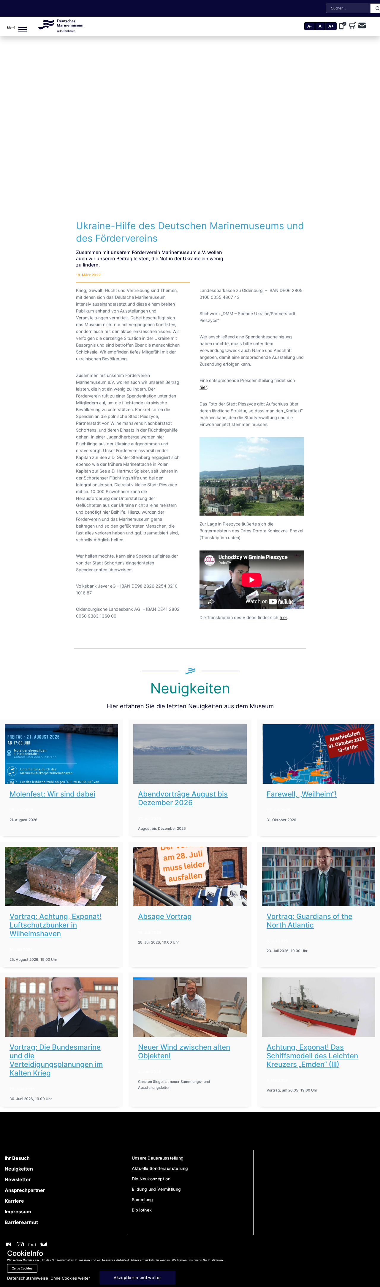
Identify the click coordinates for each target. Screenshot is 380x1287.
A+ (331, 26)
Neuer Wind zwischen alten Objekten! (184, 1051)
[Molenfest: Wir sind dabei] (61, 754)
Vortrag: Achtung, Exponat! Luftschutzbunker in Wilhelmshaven (56, 925)
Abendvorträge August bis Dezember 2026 (183, 798)
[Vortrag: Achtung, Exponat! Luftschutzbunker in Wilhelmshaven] (61, 876)
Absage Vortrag (165, 916)
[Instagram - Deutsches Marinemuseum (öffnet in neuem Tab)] (20, 1246)
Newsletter (18, 1179)
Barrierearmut (21, 1222)
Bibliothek (142, 1209)
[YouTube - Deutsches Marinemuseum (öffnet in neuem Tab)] (32, 1246)
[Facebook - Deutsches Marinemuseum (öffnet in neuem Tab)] (8, 1246)
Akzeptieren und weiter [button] (137, 1277)
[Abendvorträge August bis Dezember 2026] (190, 754)
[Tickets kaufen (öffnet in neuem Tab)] (353, 26)
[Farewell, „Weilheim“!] (318, 754)
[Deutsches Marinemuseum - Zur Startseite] (61, 30)
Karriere (14, 1201)
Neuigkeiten (19, 1169)
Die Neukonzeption (151, 1178)
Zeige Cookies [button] (22, 1268)
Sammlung (142, 1199)
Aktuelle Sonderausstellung (160, 1168)
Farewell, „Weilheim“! (302, 794)
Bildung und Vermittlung (156, 1189)
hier (203, 387)
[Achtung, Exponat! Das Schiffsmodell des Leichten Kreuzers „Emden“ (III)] (318, 1007)
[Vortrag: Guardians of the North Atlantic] (318, 876)
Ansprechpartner (25, 1190)
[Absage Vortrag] (190, 876)
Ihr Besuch (17, 1158)
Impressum (18, 1212)
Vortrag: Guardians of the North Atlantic (309, 920)
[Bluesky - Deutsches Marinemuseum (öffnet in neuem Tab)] (43, 1246)
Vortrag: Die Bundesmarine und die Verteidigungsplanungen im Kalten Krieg (56, 1060)
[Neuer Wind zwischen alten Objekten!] (190, 1007)
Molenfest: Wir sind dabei (52, 794)
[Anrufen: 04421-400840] (344, 26)
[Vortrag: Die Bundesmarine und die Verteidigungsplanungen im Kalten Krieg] (61, 1007)
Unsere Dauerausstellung (158, 1157)
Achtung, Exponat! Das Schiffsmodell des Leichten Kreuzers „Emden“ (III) (312, 1056)
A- (309, 26)
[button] (12, 26)
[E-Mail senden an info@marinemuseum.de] (362, 26)
